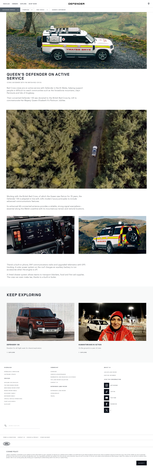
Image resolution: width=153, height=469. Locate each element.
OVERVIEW (54, 371)
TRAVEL (53, 396)
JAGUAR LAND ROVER (110, 372)
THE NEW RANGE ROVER (11, 385)
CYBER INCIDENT (45, 437)
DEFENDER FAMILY (9, 396)
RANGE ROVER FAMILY (10, 390)
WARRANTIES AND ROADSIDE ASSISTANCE (63, 377)
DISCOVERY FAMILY (10, 393)
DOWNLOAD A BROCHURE (11, 371)
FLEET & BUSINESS (10, 401)
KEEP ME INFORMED (110, 375)
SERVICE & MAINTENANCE (58, 374)
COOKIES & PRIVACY (33, 437)
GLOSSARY (7, 404)
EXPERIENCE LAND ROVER (58, 390)
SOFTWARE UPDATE (10, 374)
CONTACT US (54, 382)
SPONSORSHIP (55, 393)
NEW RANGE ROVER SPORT (12, 388)
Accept (141, 463)
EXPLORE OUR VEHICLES (11, 382)
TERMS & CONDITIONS (9, 437)
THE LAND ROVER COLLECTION (59, 379)
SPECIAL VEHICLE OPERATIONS (13, 398)
